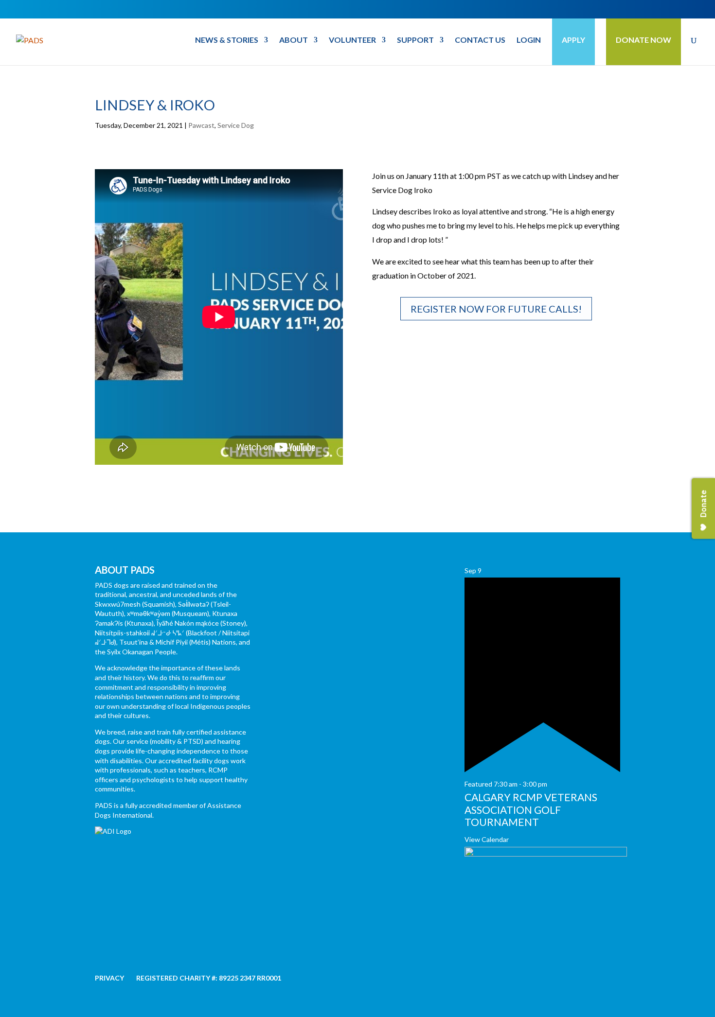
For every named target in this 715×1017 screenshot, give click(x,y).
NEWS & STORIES (226, 40)
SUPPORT (415, 40)
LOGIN (529, 40)
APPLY (573, 39)
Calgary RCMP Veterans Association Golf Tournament (531, 809)
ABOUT (293, 40)
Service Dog (235, 125)
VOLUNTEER (352, 40)
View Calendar (487, 839)
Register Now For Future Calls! (496, 309)
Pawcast (201, 125)
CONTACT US (480, 40)
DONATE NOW (643, 39)
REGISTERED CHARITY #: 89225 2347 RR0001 (208, 978)
